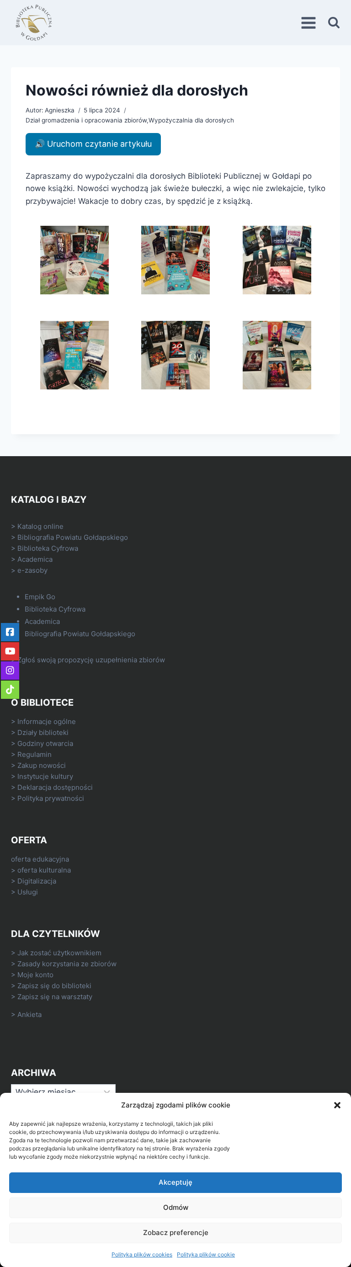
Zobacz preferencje (175, 1232)
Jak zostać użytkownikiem (59, 952)
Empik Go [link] (40, 596)
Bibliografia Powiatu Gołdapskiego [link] (72, 537)
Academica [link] (35, 559)
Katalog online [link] (40, 526)
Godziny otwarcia (45, 743)
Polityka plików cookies (142, 1254)
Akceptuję (175, 1182)
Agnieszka (59, 110)
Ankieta (29, 1014)
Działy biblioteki (43, 732)
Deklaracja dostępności (55, 787)
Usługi (27, 892)
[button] (337, 1105)
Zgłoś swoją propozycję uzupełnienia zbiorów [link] (91, 659)
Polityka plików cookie (206, 1254)
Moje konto (35, 974)
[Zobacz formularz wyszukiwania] (334, 22)
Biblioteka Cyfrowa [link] (47, 548)
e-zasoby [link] (32, 570)
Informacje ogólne (46, 721)
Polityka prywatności (50, 798)
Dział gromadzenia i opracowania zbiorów (86, 120)
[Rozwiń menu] (310, 22)
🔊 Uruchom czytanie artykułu (93, 144)
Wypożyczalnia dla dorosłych (191, 120)
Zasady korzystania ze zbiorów (67, 963)
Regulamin (34, 754)
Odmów (175, 1207)
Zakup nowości (41, 765)
